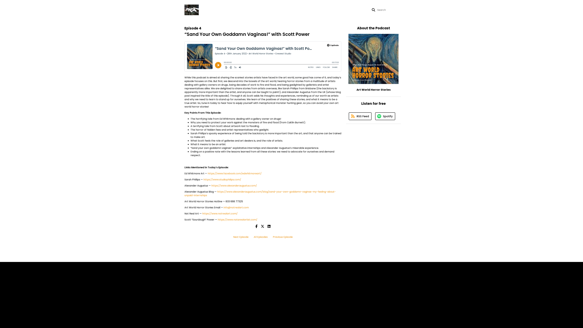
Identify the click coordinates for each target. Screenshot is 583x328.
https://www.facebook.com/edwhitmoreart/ (235, 173)
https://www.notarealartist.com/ (237, 219)
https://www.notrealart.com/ (220, 213)
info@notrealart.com (236, 207)
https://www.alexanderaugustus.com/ (234, 185)
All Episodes (261, 237)
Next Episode (241, 237)
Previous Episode (283, 237)
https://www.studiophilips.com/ (222, 179)
